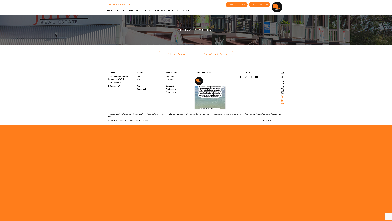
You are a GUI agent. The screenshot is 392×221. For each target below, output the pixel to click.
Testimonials (171, 89)
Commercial (141, 89)
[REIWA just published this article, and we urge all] (210, 97)
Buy (138, 80)
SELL (124, 10)
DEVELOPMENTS (135, 10)
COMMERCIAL (158, 10)
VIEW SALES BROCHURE (259, 4)
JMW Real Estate (120, 120)
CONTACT (184, 10)
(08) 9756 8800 (115, 82)
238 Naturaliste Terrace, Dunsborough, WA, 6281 (118, 78)
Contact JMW (115, 86)
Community (170, 86)
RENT (146, 10)
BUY (116, 10)
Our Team (170, 80)
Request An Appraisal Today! (120, 4)
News (168, 83)
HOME (109, 10)
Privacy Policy (176, 53)
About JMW (170, 77)
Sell (138, 83)
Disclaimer (144, 120)
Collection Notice (215, 53)
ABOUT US (172, 10)
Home (139, 77)
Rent (138, 86)
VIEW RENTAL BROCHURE (236, 4)
